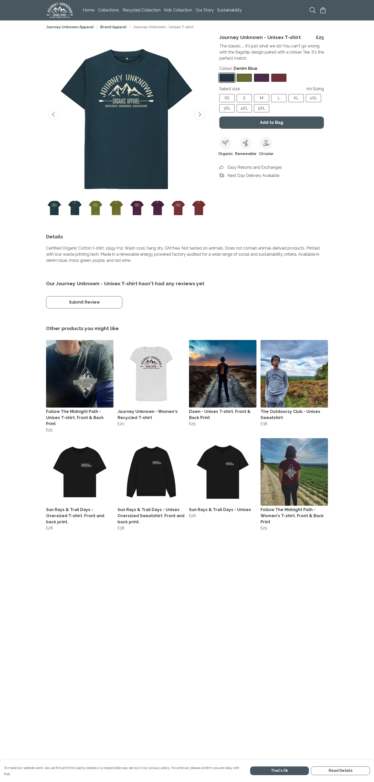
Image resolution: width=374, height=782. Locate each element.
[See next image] (199, 114)
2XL (313, 98)
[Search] (313, 10)
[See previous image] (54, 114)
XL (296, 98)
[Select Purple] (261, 78)
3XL (227, 108)
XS (226, 98)
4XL (244, 108)
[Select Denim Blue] (227, 78)
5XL (261, 108)
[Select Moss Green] (244, 78)
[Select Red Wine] (278, 78)
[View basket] (323, 10)
